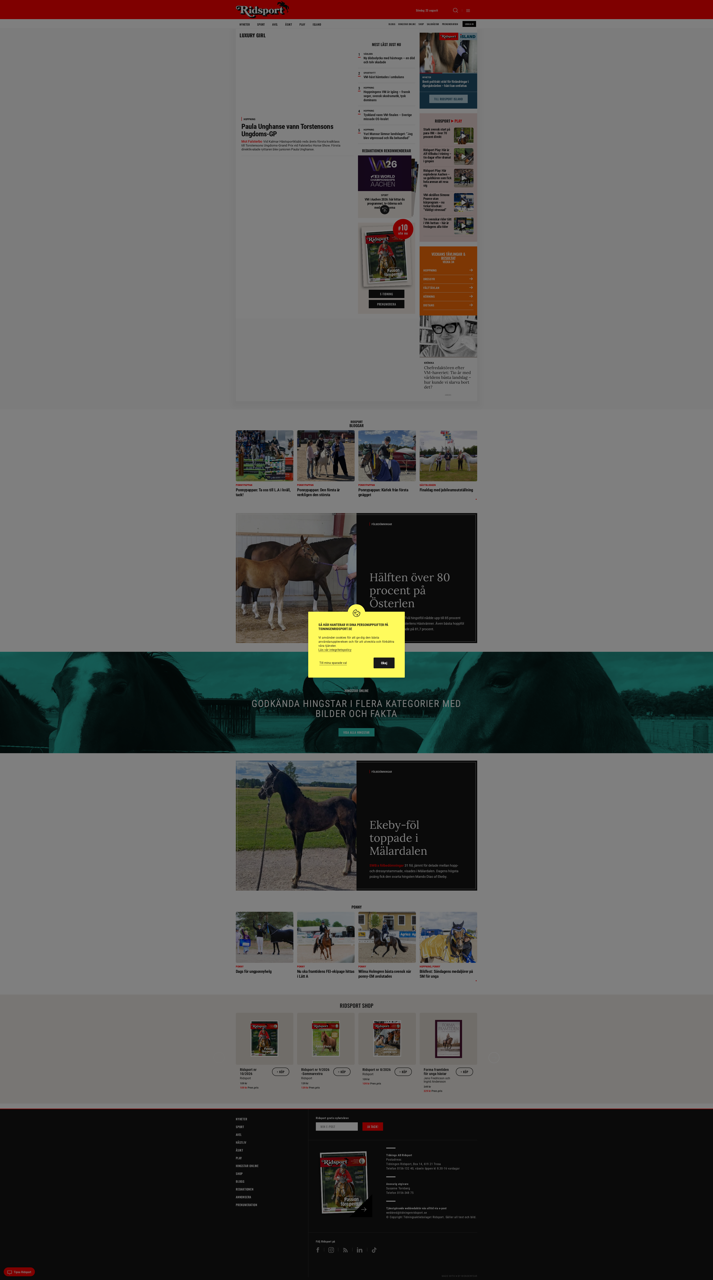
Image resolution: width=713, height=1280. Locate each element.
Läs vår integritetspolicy (334, 650)
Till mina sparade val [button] (333, 663)
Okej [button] (384, 663)
